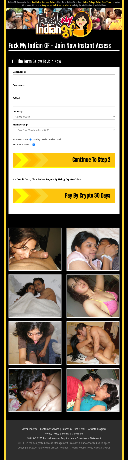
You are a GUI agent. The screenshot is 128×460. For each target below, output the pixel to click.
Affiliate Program (97, 428)
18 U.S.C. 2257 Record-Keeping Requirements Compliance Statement (64, 438)
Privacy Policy (51, 433)
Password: (19, 85)
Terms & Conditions (73, 433)
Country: (18, 111)
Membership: (20, 124)
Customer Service (49, 428)
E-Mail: (17, 98)
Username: (19, 71)
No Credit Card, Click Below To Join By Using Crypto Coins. (47, 179)
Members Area (30, 428)
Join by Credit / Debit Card (47, 139)
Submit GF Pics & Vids (74, 428)
